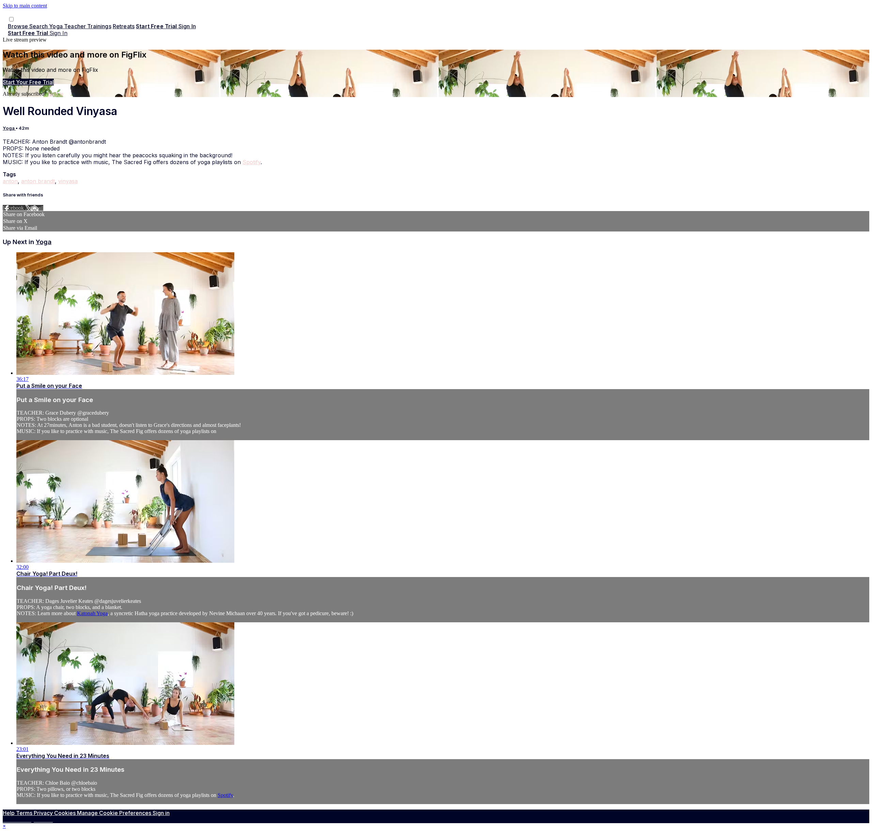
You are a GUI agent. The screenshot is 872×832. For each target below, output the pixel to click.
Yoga (9, 128)
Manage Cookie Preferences (115, 813)
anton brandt (38, 181)
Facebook (14, 208)
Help (9, 813)
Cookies (65, 813)
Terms (25, 813)
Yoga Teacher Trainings (80, 26)
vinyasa (68, 181)
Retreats (124, 26)
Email (37, 208)
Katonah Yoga (92, 613)
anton (10, 181)
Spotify (252, 162)
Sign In (58, 33)
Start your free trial (28, 82)
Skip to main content (25, 6)
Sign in (187, 26)
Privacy (44, 813)
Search (39, 26)
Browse (18, 26)
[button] (11, 19)
